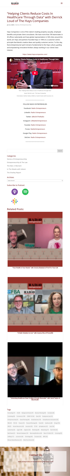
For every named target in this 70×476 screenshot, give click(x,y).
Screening (58, 433)
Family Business (36, 419)
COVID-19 (30, 416)
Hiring (57, 423)
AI (18, 413)
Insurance (29, 426)
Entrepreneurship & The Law (17, 162)
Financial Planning (31, 423)
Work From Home (28, 440)
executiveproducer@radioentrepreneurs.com (36, 461)
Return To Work (48, 433)
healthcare (48, 423)
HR (9, 426)
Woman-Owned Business (15, 440)
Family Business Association (50, 419)
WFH (45, 436)
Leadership (11, 430)
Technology (29, 436)
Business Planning (40, 413)
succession (19, 436)
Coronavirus (21, 416)
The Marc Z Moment (14, 166)
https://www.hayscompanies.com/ (35, 54)
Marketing (35, 430)
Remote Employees (22, 433)
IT (35, 426)
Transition (37, 436)
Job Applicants (43, 426)
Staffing (11, 436)
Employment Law (47, 416)
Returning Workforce (36, 433)
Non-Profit (53, 430)
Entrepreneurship (13, 419)
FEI (15, 423)
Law (52, 426)
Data (38, 416)
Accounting (11, 413)
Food (41, 423)
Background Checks (27, 413)
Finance (22, 423)
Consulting (11, 416)
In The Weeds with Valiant (16, 169)
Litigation (27, 430)
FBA (10, 423)
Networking (45, 430)
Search (60, 151)
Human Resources (18, 426)
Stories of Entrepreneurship (23, 25)
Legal (19, 430)
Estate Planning (24, 419)
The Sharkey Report (14, 173)
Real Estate (11, 433)
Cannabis (51, 413)
